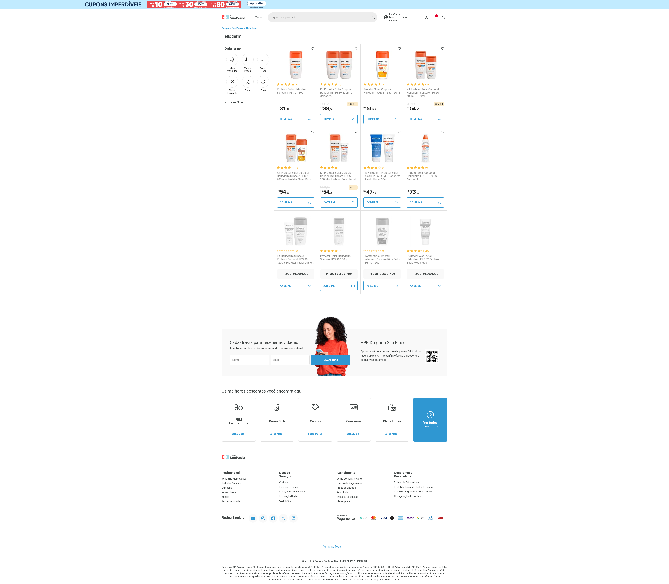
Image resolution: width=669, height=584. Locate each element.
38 (326, 108)
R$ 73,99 (411, 104)
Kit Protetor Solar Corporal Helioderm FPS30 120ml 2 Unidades (336, 93)
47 (369, 192)
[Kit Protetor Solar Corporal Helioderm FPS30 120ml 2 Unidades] (339, 65)
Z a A (263, 90)
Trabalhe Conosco (231, 483)
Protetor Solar (234, 102)
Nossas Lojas (229, 492)
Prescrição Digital (288, 496)
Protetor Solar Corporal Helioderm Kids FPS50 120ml (381, 91)
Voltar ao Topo (332, 546)
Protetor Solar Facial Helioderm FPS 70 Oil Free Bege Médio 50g (423, 259)
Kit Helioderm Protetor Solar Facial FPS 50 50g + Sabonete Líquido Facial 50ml (381, 176)
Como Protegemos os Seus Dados (413, 491)
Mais (232, 70)
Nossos (285, 474)
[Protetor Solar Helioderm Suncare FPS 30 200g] (339, 231)
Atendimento (346, 472)
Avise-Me (285, 285)
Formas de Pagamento (349, 483)
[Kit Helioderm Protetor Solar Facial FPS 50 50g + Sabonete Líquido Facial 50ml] (382, 148)
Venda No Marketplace (234, 478)
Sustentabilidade (231, 501)
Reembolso (343, 492)
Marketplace (343, 501)
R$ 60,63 (325, 187)
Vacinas (283, 482)
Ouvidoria (227, 487)
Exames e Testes (288, 487)
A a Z (248, 90)
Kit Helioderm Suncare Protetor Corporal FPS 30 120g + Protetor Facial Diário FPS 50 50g (294, 259)
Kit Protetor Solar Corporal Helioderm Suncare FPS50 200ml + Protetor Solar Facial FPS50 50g (338, 176)
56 (369, 108)
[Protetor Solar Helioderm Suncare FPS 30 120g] (295, 65)
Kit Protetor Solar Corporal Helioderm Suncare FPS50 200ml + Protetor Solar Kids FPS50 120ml (294, 176)
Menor (247, 70)
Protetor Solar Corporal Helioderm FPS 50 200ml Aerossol (422, 176)
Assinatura (285, 500)
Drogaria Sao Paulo (232, 28)
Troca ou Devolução (347, 496)
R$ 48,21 (325, 104)
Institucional (231, 472)
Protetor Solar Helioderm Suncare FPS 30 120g (292, 91)
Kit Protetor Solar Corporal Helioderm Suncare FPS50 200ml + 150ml (423, 93)
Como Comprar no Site (349, 478)
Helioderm (251, 28)
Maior (263, 70)
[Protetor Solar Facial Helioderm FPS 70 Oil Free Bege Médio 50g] (425, 231)
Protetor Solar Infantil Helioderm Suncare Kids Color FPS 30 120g (381, 259)
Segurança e (403, 474)
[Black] (334, 4)
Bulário (225, 496)
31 (283, 108)
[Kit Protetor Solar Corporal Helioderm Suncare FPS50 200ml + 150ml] (425, 65)
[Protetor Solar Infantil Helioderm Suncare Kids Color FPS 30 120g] (382, 231)
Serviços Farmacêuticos (292, 491)
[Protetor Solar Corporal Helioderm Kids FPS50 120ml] (382, 65)
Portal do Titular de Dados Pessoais (413, 487)
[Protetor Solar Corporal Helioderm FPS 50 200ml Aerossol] (425, 148)
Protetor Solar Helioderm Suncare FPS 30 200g (335, 257)
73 (413, 192)
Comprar (286, 119)
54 (413, 108)
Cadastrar (330, 359)
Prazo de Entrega (346, 487)
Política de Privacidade (406, 482)
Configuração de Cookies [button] (407, 496)
